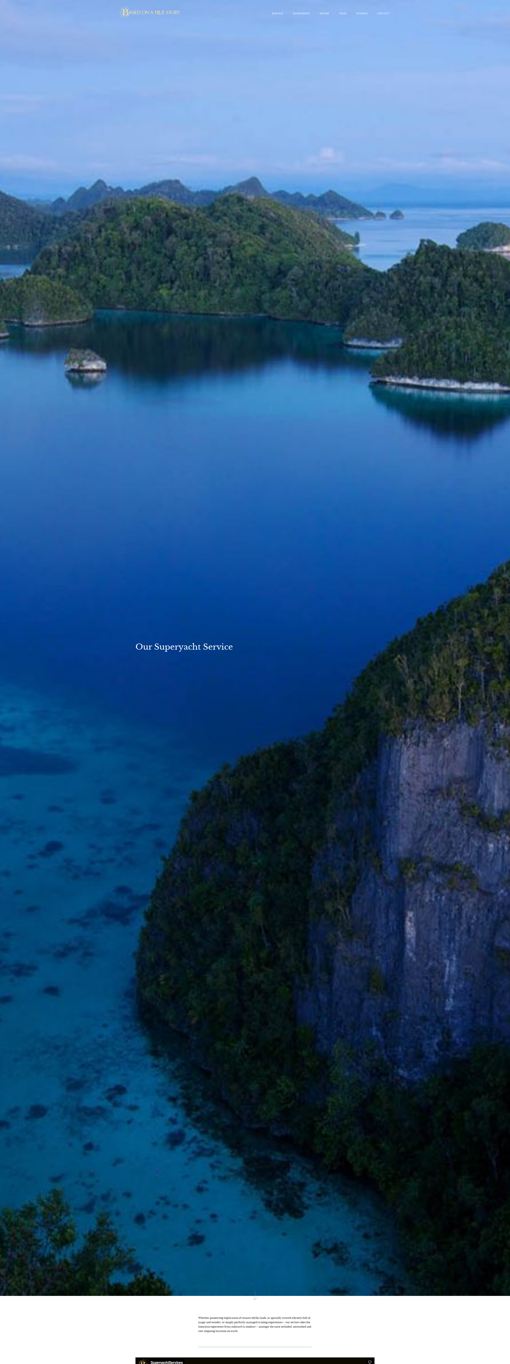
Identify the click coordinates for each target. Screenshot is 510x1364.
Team (343, 13)
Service (277, 13)
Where (324, 13)
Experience (301, 13)
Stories (362, 13)
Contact (383, 13)
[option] (255, 648)
